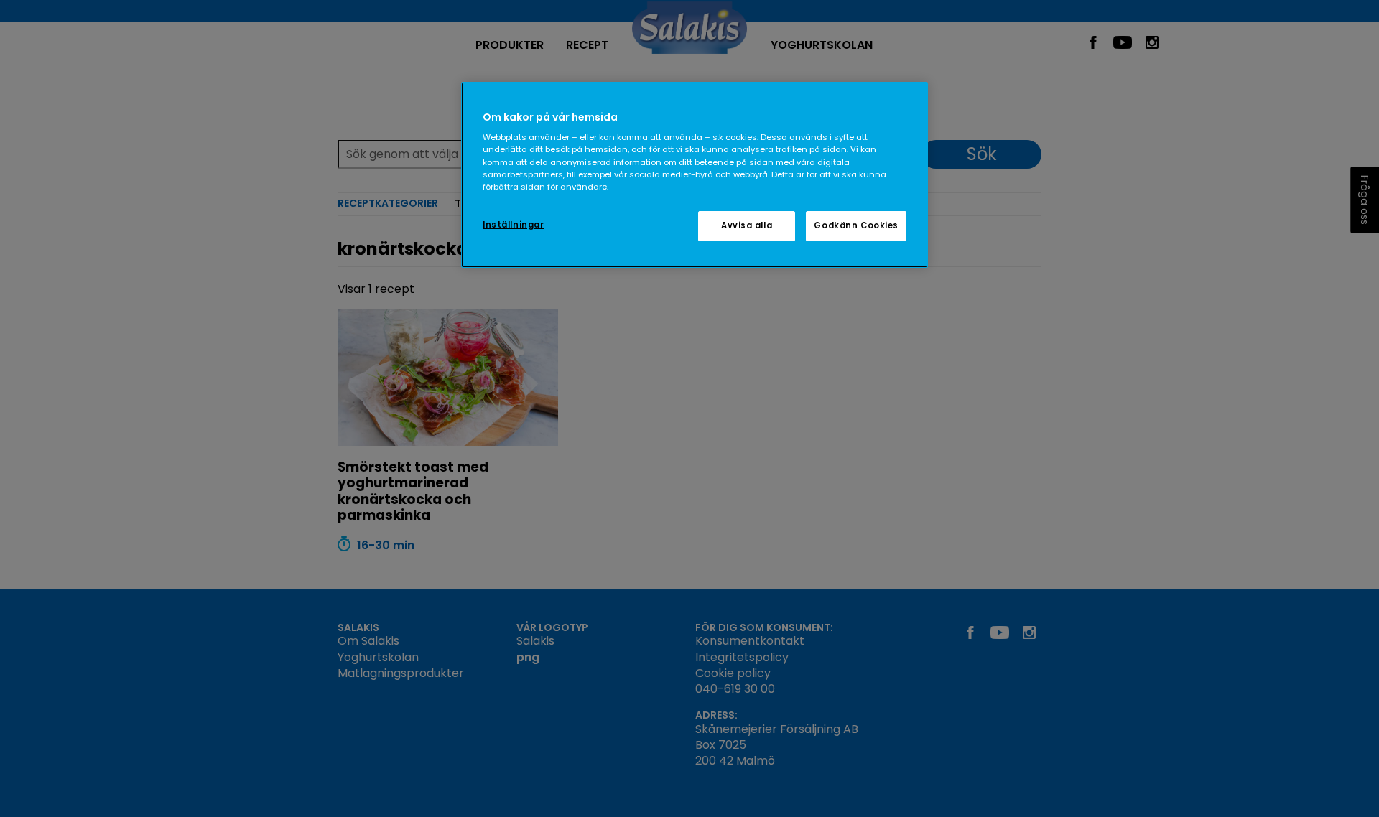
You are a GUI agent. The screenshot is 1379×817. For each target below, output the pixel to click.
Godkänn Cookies (856, 225)
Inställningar (513, 224)
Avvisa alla (746, 225)
